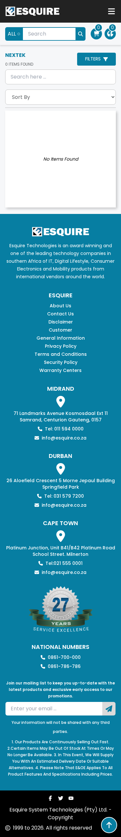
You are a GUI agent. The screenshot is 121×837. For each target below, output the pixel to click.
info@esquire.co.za (64, 438)
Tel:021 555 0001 (64, 563)
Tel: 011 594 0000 (64, 429)
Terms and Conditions (61, 354)
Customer (60, 330)
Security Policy (60, 362)
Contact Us (60, 314)
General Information (60, 338)
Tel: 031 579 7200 (64, 496)
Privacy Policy (60, 346)
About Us (60, 305)
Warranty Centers (60, 370)
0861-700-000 (64, 657)
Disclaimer (60, 322)
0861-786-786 (64, 666)
